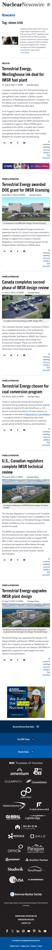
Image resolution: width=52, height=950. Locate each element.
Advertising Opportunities (26, 916)
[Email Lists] (45, 931)
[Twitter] (12, 931)
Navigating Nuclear (26, 919)
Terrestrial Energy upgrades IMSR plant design (24, 593)
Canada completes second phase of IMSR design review (25, 284)
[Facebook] (7, 931)
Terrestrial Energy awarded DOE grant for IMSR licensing (25, 186)
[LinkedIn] (18, 931)
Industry (6, 63)
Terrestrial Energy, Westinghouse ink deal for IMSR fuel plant (23, 73)
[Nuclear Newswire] (39, 931)
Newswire (8, 15)
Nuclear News (33, 84)
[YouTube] (29, 931)
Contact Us (26, 923)
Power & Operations (10, 179)
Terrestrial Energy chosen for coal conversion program (25, 388)
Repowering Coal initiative (37, 414)
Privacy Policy (14, 946)
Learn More (24, 52)
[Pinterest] (34, 931)
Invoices (34, 946)
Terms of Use (25, 946)
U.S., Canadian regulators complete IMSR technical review (22, 466)
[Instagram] (23, 931)
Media (40, 946)
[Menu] (47, 4)
